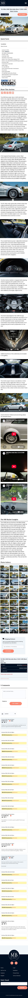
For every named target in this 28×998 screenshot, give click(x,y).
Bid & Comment (22, 14)
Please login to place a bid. (7, 674)
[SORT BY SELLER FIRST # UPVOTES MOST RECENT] (8, 714)
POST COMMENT (15, 703)
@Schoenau (15, 735)
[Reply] (6, 722)
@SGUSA (14, 907)
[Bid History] (2, 671)
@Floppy (14, 899)
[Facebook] (11, 963)
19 (26, 671)
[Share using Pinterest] (7, 93)
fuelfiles (3, 922)
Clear (5, 703)
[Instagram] (16, 963)
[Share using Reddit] (10, 93)
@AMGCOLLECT (15, 743)
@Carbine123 (15, 883)
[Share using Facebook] (5, 93)
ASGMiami (7, 51)
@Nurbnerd (14, 759)
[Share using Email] (13, 93)
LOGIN (26, 7)
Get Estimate (8, 651)
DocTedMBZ (4, 815)
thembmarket (4, 845)
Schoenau (24, 665)
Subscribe (22, 987)
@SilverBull (14, 808)
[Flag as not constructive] (4, 722)
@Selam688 (14, 915)
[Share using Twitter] (2, 93)
